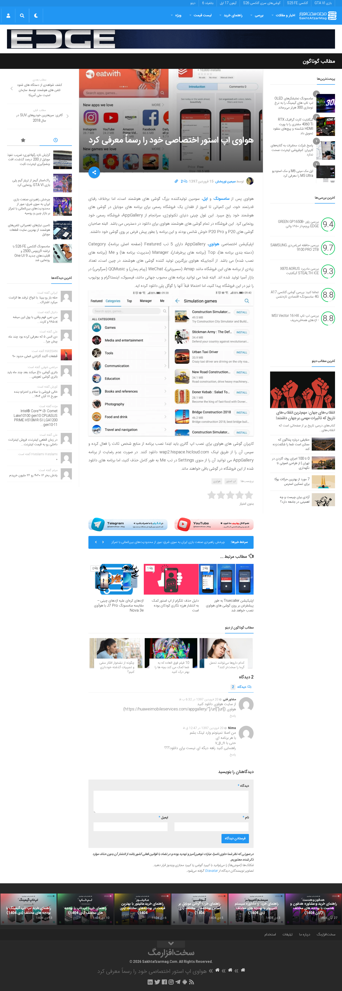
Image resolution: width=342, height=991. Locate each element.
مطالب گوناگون (319, 61)
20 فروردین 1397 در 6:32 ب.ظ (198, 699)
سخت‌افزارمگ (326, 934)
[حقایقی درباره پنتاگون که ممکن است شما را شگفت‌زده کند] (323, 444)
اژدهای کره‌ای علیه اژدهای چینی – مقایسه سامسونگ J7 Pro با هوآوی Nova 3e (119, 605)
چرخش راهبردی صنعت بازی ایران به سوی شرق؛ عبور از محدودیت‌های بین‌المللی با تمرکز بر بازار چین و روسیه (168, 544)
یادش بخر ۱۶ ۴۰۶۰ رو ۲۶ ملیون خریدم (33, 475)
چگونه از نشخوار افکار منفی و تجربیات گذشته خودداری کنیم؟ (116, 667)
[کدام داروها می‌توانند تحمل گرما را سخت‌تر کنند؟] (226, 653)
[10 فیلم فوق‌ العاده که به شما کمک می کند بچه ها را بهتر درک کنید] (171, 653)
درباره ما (304, 934)
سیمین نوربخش (225, 181)
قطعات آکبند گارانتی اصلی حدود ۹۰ (35, 356)
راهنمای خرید (233, 15)
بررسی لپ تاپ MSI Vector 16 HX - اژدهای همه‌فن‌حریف (295, 318)
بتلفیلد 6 (207, 3)
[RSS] (191, 982)
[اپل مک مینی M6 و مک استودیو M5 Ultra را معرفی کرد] (325, 173)
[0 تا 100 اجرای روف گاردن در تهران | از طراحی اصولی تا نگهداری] (323, 462)
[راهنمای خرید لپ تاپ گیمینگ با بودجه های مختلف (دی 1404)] (28, 909)
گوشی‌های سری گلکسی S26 (261, 3)
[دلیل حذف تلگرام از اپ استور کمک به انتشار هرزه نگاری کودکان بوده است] (171, 579)
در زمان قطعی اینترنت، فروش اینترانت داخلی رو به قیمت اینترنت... (32, 442)
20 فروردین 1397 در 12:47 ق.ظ (203, 728)
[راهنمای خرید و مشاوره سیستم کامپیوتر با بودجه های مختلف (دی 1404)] (256, 909)
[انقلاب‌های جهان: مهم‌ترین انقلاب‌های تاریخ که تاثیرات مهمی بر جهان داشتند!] (302, 390)
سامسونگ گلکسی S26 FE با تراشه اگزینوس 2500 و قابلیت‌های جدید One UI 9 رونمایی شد (31, 253)
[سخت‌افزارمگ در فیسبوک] (164, 982)
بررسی (259, 15)
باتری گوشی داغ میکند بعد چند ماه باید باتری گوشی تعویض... (32, 375)
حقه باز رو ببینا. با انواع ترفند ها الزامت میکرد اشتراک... (33, 300)
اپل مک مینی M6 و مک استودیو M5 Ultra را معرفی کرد (292, 173)
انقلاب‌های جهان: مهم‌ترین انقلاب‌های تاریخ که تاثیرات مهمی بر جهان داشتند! (305, 415)
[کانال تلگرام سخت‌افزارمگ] (177, 982)
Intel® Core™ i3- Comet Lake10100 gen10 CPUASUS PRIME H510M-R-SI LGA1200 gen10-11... (35, 418)
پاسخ (233, 715)
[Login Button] (8, 16)
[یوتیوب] (214, 524)
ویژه (178, 15)
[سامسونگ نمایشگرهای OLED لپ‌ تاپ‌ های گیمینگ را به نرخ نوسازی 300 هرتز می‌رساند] (325, 103)
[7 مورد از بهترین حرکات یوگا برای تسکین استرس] (323, 481)
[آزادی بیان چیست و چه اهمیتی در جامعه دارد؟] (323, 499)
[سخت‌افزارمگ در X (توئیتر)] (157, 982)
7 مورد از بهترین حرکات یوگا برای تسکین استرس (292, 482)
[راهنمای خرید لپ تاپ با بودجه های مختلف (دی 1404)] (85, 909)
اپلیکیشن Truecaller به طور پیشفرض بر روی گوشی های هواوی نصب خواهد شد (230, 605)
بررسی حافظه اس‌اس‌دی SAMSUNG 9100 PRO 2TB (294, 248)
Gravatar (211, 871)
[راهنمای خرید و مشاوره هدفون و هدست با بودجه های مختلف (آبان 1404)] (313, 909)
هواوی (217, 481)
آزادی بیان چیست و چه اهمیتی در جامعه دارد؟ (294, 500)
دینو (192, 3)
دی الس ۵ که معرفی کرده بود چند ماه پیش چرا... (32, 339)
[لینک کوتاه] (176, 181)
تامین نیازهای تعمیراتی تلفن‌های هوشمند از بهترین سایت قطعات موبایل (29, 230)
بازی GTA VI (323, 3)
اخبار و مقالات (285, 15)
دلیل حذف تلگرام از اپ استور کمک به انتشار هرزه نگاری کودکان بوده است (175, 605)
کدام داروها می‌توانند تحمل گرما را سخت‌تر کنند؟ (227, 665)
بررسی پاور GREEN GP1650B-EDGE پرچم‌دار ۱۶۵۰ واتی (298, 224)
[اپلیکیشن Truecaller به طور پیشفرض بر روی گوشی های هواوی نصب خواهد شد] (226, 579)
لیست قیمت (202, 15)
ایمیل (163, 817)
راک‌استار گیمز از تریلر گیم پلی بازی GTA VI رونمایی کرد (31, 183)
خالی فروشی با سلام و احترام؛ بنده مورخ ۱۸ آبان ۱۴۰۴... (35, 394)
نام (246, 817)
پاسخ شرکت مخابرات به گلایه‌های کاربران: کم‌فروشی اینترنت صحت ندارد (292, 150)
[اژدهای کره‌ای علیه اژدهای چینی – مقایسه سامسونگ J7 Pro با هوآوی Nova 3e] (116, 579)
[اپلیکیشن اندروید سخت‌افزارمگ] (184, 982)
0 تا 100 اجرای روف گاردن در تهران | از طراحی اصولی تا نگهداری (290, 463)
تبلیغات (287, 934)
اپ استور (231, 481)
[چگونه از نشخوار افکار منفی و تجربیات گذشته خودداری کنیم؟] (116, 653)
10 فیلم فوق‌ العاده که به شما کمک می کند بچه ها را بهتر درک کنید (172, 667)
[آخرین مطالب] (56, 141)
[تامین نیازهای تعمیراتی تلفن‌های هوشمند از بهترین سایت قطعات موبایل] (62, 230)
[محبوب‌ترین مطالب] (23, 141)
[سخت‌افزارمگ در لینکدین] (150, 982)
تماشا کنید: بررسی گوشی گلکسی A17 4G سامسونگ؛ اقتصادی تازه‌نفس (295, 295)
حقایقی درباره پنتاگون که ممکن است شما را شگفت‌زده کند (291, 444)
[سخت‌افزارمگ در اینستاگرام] (171, 982)
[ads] (171, 39)
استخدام (270, 934)
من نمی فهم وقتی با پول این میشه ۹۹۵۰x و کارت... (35, 320)
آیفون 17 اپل (228, 3)
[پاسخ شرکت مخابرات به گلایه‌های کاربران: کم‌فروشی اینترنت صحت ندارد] (325, 150)
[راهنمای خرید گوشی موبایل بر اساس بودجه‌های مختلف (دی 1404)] (199, 909)
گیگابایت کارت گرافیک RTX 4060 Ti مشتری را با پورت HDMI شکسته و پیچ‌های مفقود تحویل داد (293, 126)
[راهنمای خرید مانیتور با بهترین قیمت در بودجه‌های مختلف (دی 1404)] (142, 909)
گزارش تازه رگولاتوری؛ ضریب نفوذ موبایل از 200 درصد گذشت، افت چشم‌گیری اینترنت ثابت (28, 159)
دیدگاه (239, 687)
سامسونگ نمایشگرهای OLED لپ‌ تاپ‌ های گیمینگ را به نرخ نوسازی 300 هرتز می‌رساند (294, 103)
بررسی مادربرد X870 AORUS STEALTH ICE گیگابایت (299, 271)
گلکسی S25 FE (297, 3)
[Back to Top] (171, 944)
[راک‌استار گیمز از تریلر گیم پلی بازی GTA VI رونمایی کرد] (62, 183)
